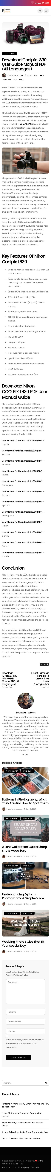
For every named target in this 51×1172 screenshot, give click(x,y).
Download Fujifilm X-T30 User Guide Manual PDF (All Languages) (10, 680)
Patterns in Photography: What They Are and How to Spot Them (25, 801)
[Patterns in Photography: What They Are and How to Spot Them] (25, 780)
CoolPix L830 (26, 124)
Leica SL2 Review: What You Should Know (21, 1138)
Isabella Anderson (14, 809)
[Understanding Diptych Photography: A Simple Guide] (25, 875)
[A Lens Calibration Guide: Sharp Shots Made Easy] (25, 828)
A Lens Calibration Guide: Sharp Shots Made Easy (24, 849)
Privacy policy (23, 1167)
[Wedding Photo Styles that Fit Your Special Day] (25, 923)
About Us (12, 1167)
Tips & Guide (10, 54)
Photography (12, 771)
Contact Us (35, 1167)
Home (4, 1167)
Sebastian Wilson (15, 75)
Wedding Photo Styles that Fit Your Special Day (23, 944)
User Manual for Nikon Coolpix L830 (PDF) (22, 440)
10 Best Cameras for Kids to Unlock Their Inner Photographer (39, 680)
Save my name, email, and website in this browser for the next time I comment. (25, 1043)
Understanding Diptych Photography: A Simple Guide (23, 896)
